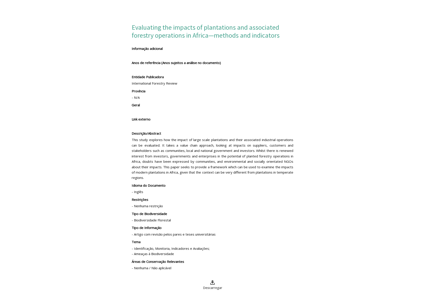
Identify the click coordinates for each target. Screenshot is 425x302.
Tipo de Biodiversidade (149, 213)
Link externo (141, 119)
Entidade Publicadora (148, 77)
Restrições (140, 199)
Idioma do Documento (149, 185)
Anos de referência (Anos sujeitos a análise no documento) (176, 62)
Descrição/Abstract (146, 133)
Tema (136, 242)
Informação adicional (147, 48)
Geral (136, 105)
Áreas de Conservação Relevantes (158, 261)
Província (138, 91)
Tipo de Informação (147, 227)
